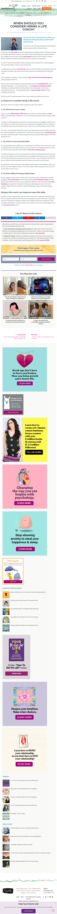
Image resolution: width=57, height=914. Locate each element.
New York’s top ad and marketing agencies (40, 77)
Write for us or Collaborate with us (28, 901)
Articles (29, 8)
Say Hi (34, 8)
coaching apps (27, 56)
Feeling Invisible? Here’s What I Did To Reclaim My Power (24, 625)
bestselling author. (43, 84)
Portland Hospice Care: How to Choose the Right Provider (24, 828)
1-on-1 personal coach (7, 205)
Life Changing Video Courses (33, 897)
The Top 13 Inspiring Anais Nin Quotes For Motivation (24, 805)
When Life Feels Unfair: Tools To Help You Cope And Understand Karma (28, 592)
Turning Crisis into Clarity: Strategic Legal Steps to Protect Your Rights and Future (30, 853)
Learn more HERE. (44, 240)
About (29, 6)
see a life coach (21, 69)
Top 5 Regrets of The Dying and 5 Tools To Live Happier (24, 617)
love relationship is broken (41, 179)
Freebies (23, 6)
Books (50, 6)
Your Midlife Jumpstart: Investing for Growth (21, 844)
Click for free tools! (46, 259)
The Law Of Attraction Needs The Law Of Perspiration (24, 797)
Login (39, 8)
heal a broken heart (13, 179)
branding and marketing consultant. (41, 86)
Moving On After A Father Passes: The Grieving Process (24, 600)
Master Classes (36, 6)
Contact (28, 899)
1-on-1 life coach (12, 52)
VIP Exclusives (46, 8)
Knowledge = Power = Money (18, 813)
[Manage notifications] (53, 910)
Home (17, 897)
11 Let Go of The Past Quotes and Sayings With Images (24, 780)
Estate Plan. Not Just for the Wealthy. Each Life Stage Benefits (26, 836)
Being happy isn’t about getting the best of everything (24, 788)
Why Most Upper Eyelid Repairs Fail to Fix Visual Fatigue (24, 861)
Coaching (44, 6)
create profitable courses (38, 90)
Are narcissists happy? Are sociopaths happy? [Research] (24, 608)
